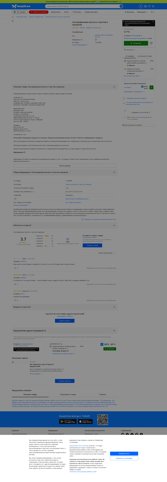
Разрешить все (124, 453)
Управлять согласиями (124, 458)
